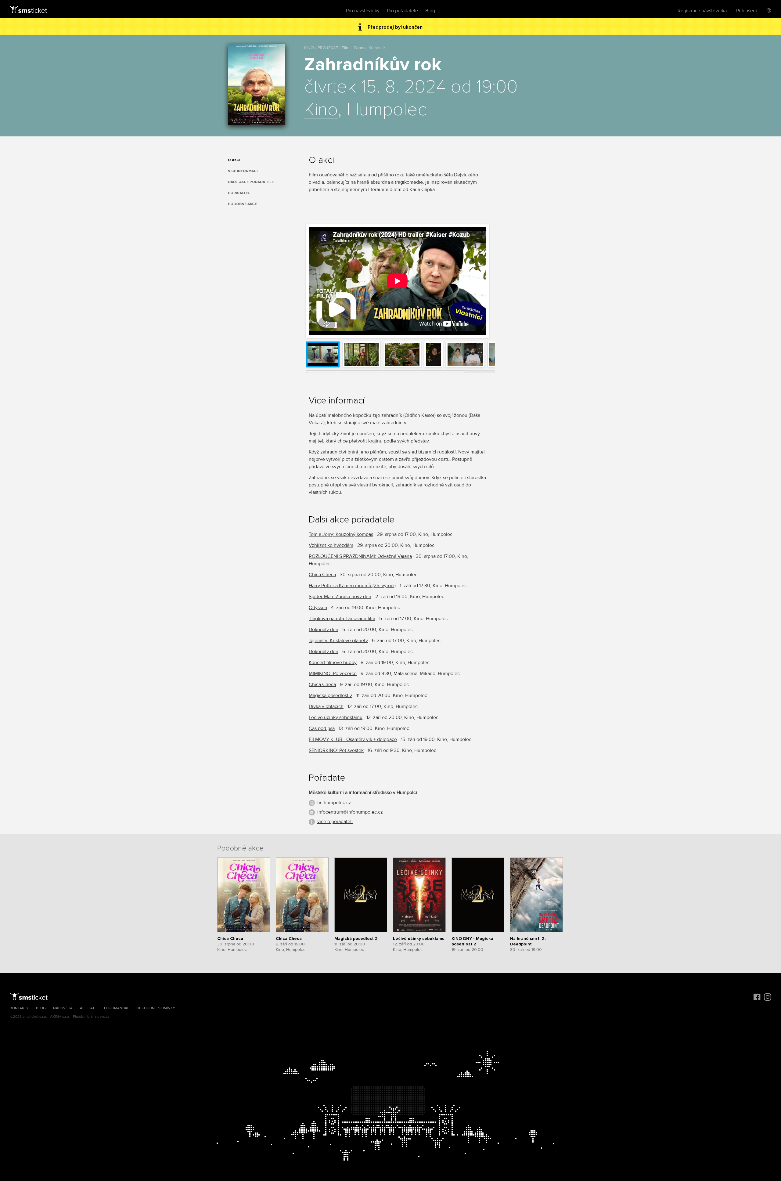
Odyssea (318, 608)
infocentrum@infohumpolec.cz (350, 812)
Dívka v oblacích (326, 706)
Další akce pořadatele (251, 182)
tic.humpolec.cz (334, 803)
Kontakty (19, 1008)
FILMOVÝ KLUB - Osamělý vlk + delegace (353, 739)
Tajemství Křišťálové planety (338, 640)
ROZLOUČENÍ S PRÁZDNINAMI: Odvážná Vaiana (360, 556)
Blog (430, 11)
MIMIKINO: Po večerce (333, 673)
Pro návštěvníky (363, 11)
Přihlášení (746, 11)
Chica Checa (322, 575)
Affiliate (88, 1008)
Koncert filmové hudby (333, 662)
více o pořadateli (335, 821)
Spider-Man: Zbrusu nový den (340, 597)
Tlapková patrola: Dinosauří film (342, 619)
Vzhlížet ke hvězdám (331, 545)
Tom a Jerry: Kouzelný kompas (341, 534)
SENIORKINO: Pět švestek (336, 750)
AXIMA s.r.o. (60, 1016)
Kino (321, 110)
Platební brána (84, 1016)
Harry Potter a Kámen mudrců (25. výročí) (352, 586)
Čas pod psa (322, 728)
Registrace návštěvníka (702, 11)
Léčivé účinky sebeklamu (335, 717)
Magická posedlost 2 (330, 695)
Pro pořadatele (402, 11)
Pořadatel (239, 193)
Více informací (242, 171)
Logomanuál (116, 1008)
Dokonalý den (323, 630)
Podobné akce (242, 204)
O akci (234, 160)
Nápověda (63, 1008)
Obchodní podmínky (155, 1008)
